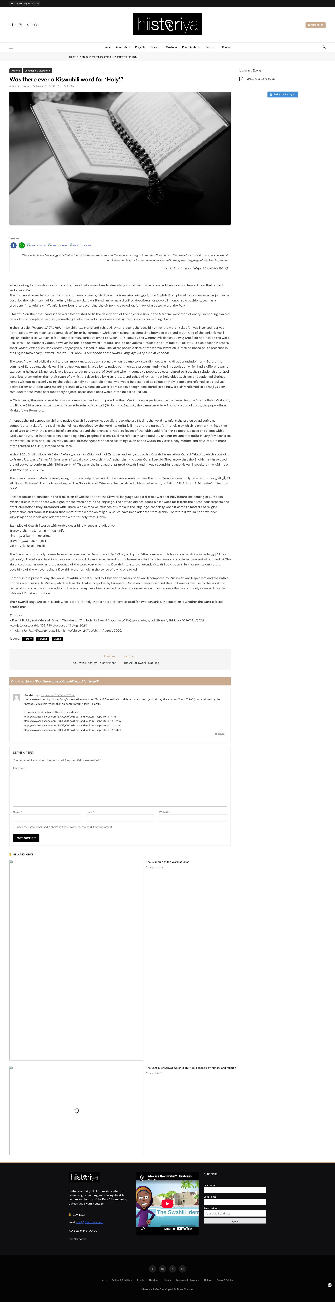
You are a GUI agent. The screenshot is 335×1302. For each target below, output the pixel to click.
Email (90, 812)
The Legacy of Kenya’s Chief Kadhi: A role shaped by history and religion (191, 1068)
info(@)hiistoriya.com (89, 1222)
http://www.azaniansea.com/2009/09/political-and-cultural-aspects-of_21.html (72, 725)
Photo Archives (191, 47)
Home (107, 47)
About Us (121, 47)
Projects (140, 47)
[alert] (282, 79)
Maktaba (171, 47)
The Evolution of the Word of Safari (167, 862)
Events (210, 47)
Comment (20, 768)
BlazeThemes (185, 1289)
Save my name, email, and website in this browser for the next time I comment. (65, 827)
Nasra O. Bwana (21, 86)
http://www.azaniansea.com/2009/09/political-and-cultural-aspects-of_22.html (72, 730)
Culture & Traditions (122, 1280)
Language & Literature (37, 70)
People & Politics (225, 1280)
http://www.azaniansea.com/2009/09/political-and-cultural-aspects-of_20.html (72, 721)
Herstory (153, 1280)
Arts (104, 1280)
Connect (227, 47)
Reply (221, 733)
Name (17, 812)
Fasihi (154, 47)
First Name (210, 1185)
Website (164, 812)
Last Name (210, 1196)
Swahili (57, 638)
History (28, 638)
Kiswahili (42, 638)
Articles (16, 70)
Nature (207, 1280)
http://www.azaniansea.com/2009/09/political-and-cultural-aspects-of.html (70, 716)
